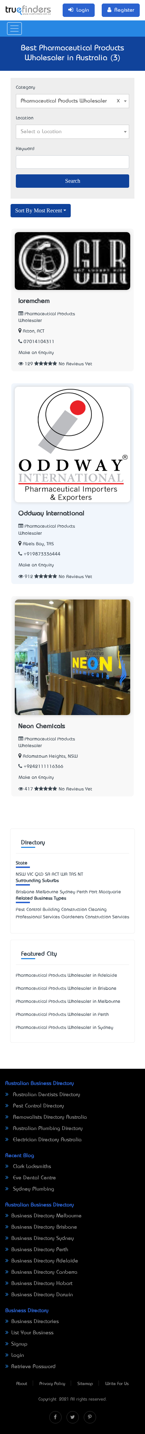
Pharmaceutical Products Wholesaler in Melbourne (68, 1001)
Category (25, 87)
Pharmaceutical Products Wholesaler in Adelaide (66, 975)
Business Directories (35, 1321)
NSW (21, 874)
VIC (30, 874)
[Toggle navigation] (14, 28)
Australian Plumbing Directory (47, 1128)
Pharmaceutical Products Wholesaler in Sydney (64, 1027)
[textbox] (72, 132)
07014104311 (39, 342)
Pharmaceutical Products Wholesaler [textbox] (64, 101)
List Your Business (32, 1332)
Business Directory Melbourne (46, 1215)
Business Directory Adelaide (44, 1261)
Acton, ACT (33, 331)
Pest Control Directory (37, 1106)
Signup (19, 1344)
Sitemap (85, 1384)
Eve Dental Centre (33, 1177)
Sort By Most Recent (38, 210)
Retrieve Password (33, 1366)
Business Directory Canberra (44, 1272)
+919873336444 (42, 554)
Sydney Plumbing (32, 1189)
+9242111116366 (43, 766)
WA (64, 874)
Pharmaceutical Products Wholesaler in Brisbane (66, 988)
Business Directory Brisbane (44, 1227)
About (21, 1384)
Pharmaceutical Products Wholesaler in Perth (62, 1014)
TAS (72, 874)
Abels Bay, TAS (38, 544)
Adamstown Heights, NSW (50, 756)
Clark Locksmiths (31, 1166)
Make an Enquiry (36, 352)
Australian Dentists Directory (45, 1094)
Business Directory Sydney (42, 1238)
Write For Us (117, 1384)
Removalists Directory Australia (49, 1117)
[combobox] (72, 101)
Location (24, 118)
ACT (55, 874)
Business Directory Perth (39, 1249)
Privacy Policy (52, 1384)
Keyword (25, 149)
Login (17, 1355)
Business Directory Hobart (41, 1283)
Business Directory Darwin (42, 1294)
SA (47, 874)
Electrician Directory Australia (46, 1139)
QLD (39, 874)
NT (80, 874)
